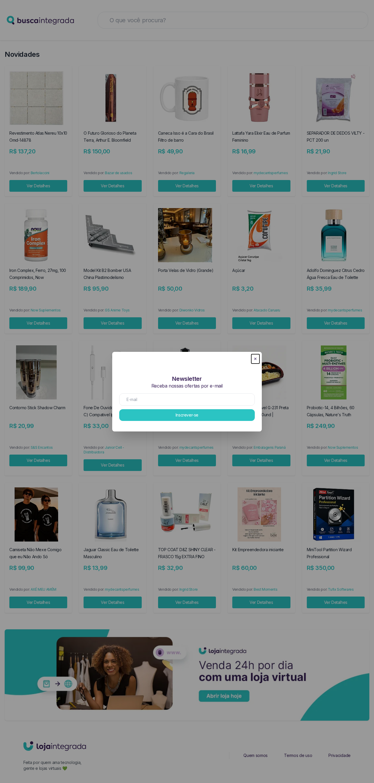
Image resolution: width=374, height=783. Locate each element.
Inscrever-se (187, 414)
